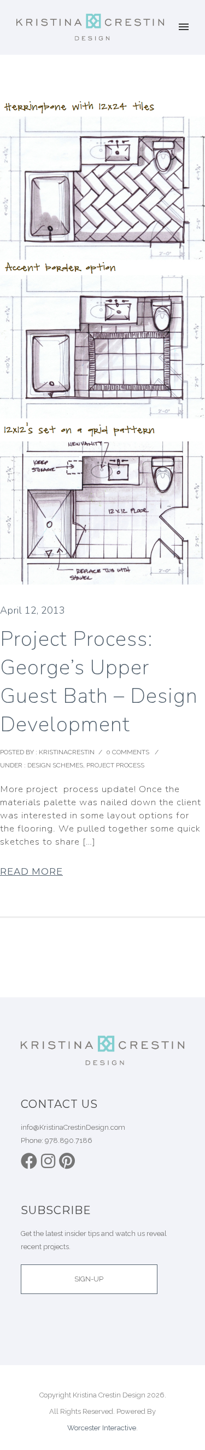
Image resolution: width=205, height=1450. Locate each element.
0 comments (127, 752)
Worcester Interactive (101, 1428)
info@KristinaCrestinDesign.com (73, 1127)
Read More (31, 871)
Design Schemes (54, 765)
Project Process (115, 765)
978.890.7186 (68, 1140)
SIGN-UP (88, 1279)
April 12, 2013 (32, 610)
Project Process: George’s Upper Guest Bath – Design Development (99, 681)
